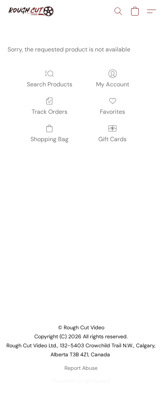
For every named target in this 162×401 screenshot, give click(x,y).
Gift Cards (112, 139)
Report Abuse (81, 368)
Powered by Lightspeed (81, 380)
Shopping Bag (50, 139)
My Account (112, 84)
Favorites (112, 112)
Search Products (49, 84)
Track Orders (49, 112)
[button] (32, 11)
